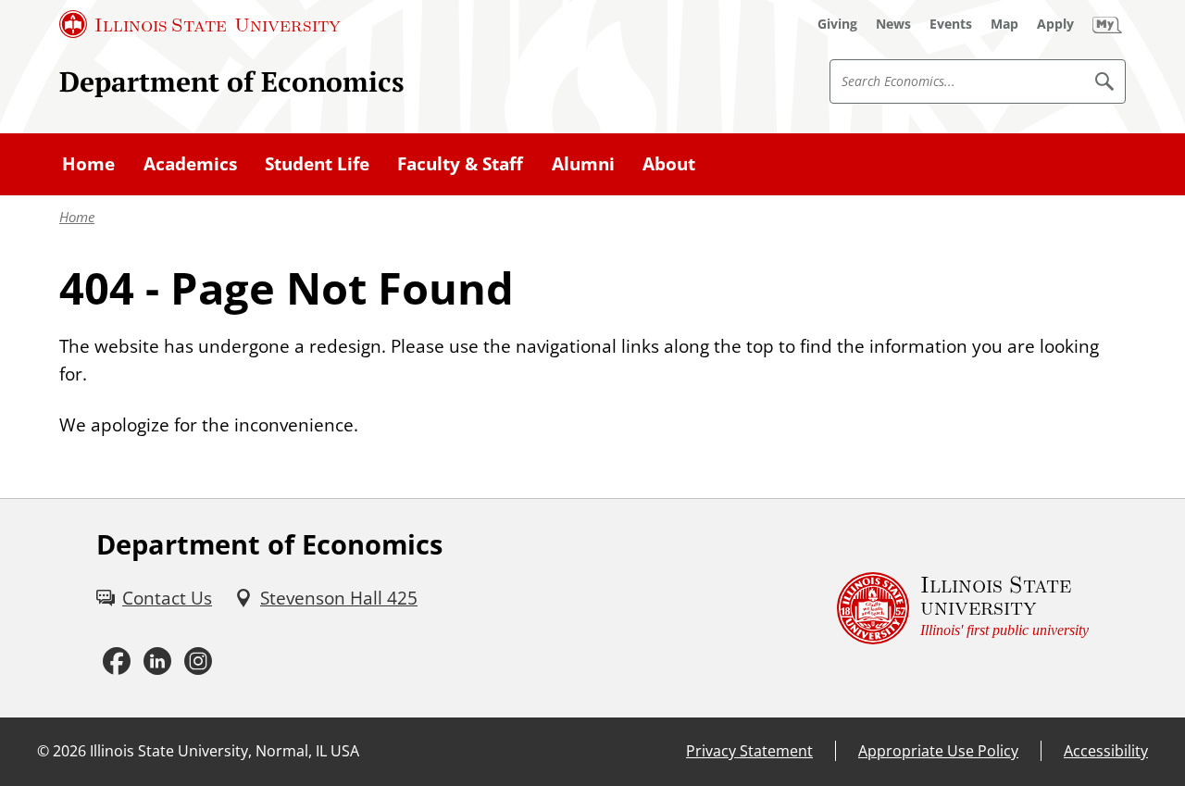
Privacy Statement (749, 751)
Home (76, 217)
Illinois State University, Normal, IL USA (224, 751)
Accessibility (1106, 751)
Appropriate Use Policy (938, 751)
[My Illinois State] (1107, 24)
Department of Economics (232, 81)
